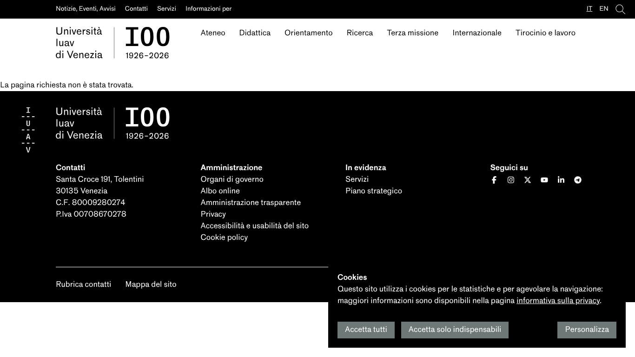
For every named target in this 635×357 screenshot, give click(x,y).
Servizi (357, 179)
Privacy (213, 214)
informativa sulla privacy (558, 301)
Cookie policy (224, 237)
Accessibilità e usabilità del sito (255, 226)
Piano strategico (373, 191)
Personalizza (587, 329)
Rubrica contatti (83, 284)
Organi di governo (232, 179)
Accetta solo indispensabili (455, 329)
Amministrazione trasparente (251, 202)
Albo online (220, 191)
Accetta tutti (366, 329)
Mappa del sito (150, 284)
